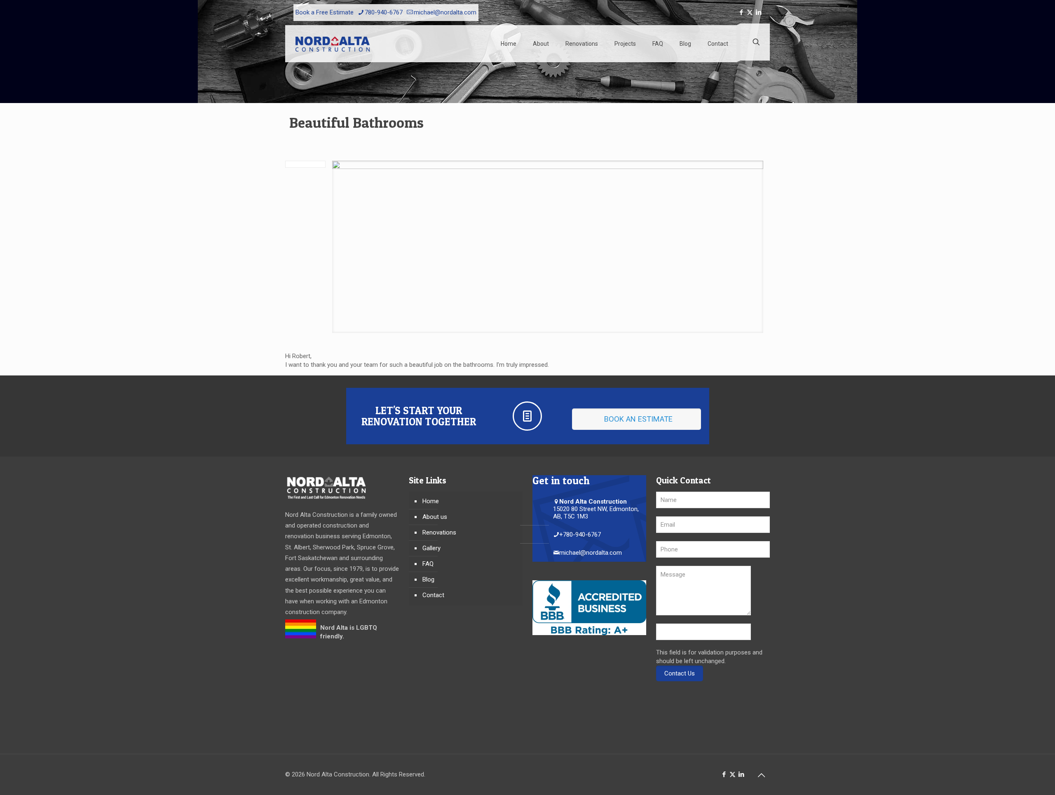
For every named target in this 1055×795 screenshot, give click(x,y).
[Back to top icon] (761, 775)
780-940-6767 (384, 12)
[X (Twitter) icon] (750, 12)
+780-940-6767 (580, 534)
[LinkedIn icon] (758, 12)
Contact (433, 595)
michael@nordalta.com (445, 12)
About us (434, 517)
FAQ (428, 564)
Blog (428, 579)
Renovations (439, 532)
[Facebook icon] (741, 12)
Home (430, 501)
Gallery (431, 548)
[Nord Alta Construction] (332, 43)
